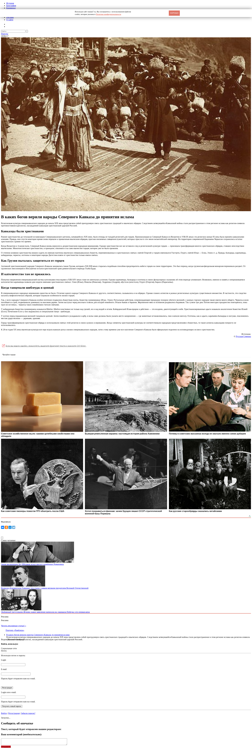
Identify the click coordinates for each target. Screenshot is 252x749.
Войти (4, 713)
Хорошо (174, 13)
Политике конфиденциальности (108, 14)
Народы (4, 34)
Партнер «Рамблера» (15, 630)
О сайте (9, 20)
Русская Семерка (243, 336)
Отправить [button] (6, 747)
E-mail (4, 669)
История (10, 3)
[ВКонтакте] (2, 527)
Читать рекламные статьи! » (13, 626)
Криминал (11, 8)
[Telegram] (13, 527)
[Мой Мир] (10, 527)
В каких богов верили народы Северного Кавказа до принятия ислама (38, 635)
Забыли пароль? (28, 713)
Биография (11, 5)
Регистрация (14, 713)
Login (3, 660)
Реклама (10, 17)
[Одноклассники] (6, 527)
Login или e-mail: (8, 692)
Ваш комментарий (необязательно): (21, 734)
